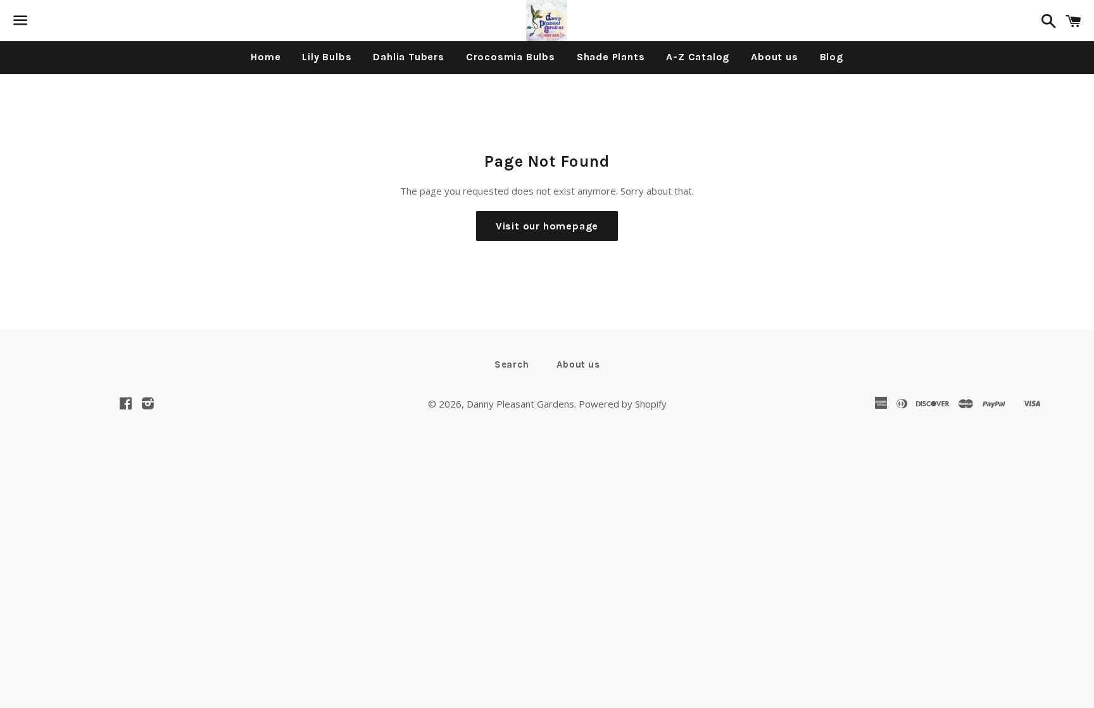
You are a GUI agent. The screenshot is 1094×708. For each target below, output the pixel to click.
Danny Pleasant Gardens (520, 403)
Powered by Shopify (623, 403)
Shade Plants (611, 57)
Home (265, 57)
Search (511, 364)
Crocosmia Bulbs (510, 57)
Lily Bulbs (326, 57)
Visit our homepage (547, 226)
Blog (831, 57)
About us (774, 57)
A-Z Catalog (697, 57)
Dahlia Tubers (408, 57)
